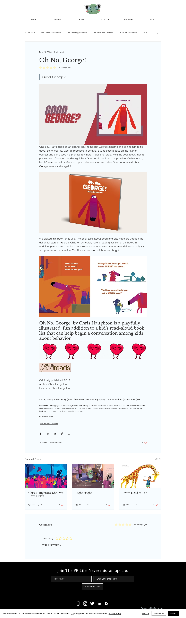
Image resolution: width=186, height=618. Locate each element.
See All (158, 458)
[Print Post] (69, 433)
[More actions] (145, 52)
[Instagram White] (85, 603)
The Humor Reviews (49, 423)
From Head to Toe (135, 492)
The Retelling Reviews (77, 32)
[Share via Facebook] (40, 433)
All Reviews (30, 32)
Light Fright (84, 492)
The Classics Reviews (51, 32)
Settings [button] (145, 613)
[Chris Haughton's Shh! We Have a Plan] (46, 476)
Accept (173, 613)
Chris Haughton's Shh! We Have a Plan (45, 494)
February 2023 (46, 416)
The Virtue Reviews (128, 32)
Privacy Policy (115, 613)
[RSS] (106, 603)
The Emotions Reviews (103, 32)
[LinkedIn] (99, 603)
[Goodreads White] (78, 603)
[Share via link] (62, 433)
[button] (157, 33)
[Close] (182, 613)
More (145, 32)
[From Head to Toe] (140, 476)
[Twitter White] (92, 603)
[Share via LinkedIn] (54, 433)
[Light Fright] (93, 476)
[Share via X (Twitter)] (47, 433)
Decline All (159, 613)
